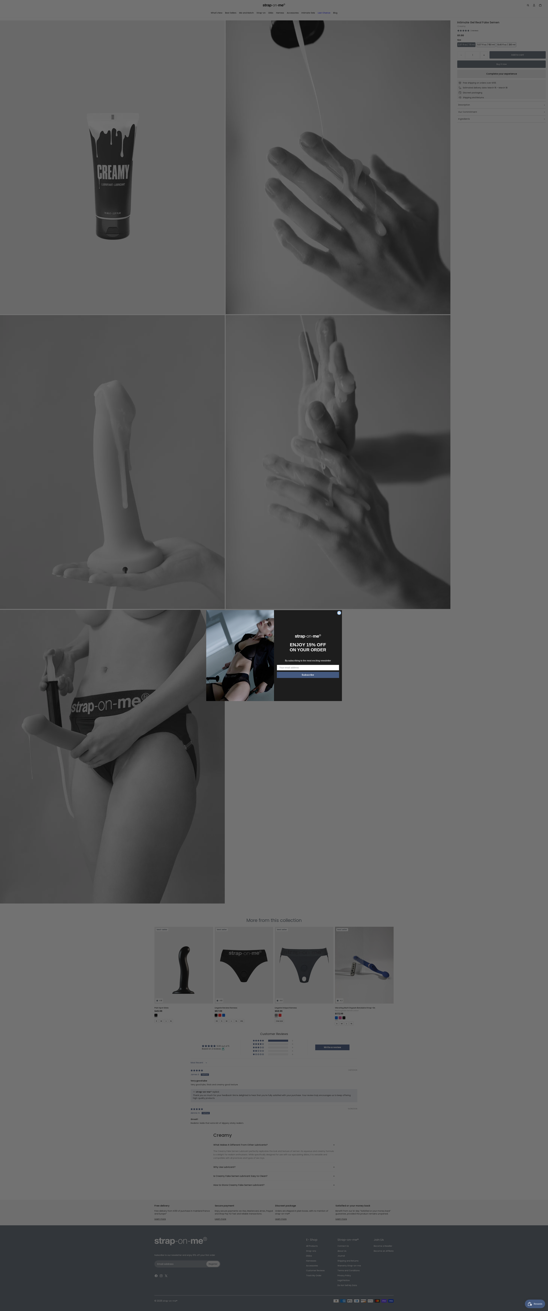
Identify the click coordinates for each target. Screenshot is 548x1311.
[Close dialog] (339, 613)
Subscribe (308, 675)
